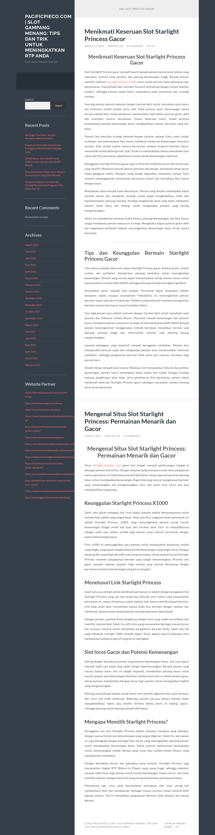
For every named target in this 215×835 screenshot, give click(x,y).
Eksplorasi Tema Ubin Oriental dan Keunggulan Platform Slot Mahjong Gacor (43, 148)
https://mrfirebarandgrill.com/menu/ (44, 403)
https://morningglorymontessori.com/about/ (48, 497)
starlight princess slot (106, 465)
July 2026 (30, 251)
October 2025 (32, 311)
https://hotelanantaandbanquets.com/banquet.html (51, 450)
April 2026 (30, 271)
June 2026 (30, 258)
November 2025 (33, 305)
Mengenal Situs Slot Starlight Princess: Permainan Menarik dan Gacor (130, 421)
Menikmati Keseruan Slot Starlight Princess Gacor (132, 35)
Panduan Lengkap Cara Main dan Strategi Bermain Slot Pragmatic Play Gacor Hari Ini (44, 185)
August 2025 (32, 324)
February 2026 (32, 285)
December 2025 (33, 298)
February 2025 (32, 365)
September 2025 (33, 318)
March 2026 (31, 278)
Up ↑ (178, 827)
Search (29, 99)
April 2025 (30, 351)
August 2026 (32, 244)
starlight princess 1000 (121, 82)
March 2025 (31, 358)
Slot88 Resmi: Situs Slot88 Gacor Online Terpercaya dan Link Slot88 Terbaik (43, 162)
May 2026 (30, 264)
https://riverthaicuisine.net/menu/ (42, 409)
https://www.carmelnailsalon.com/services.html (49, 491)
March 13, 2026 (94, 46)
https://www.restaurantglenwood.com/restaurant (50, 456)
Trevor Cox (115, 46)
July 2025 (30, 331)
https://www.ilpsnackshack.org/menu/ (44, 437)
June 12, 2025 (93, 436)
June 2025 (30, 338)
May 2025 (30, 344)
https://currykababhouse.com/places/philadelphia (50, 473)
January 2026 (32, 291)
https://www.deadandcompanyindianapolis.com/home (52, 443)
